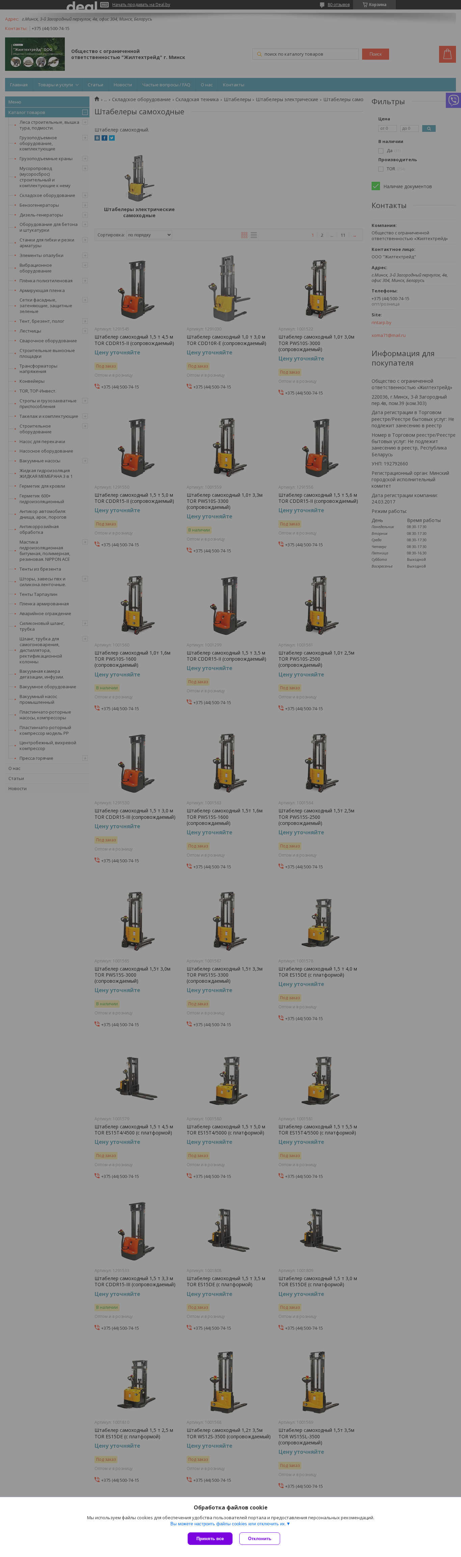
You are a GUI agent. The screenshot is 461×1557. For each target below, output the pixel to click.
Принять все (210, 1538)
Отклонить (259, 1538)
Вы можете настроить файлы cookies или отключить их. (228, 1523)
